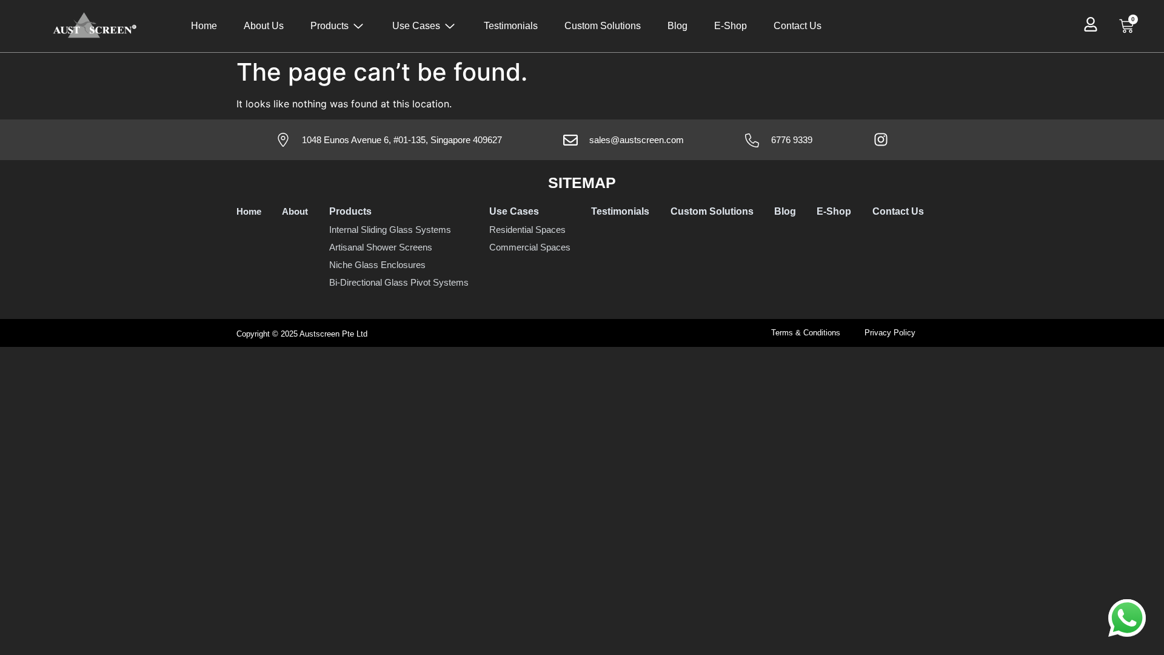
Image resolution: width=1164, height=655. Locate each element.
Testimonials (511, 26)
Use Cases (416, 26)
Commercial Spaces (529, 247)
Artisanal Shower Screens (380, 247)
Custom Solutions (602, 26)
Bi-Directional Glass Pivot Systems (399, 282)
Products (329, 26)
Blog (677, 26)
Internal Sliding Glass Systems (390, 229)
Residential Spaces (527, 229)
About (295, 211)
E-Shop (730, 26)
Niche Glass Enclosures (377, 265)
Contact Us (797, 26)
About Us (264, 26)
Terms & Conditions (805, 332)
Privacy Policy (890, 332)
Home (204, 26)
